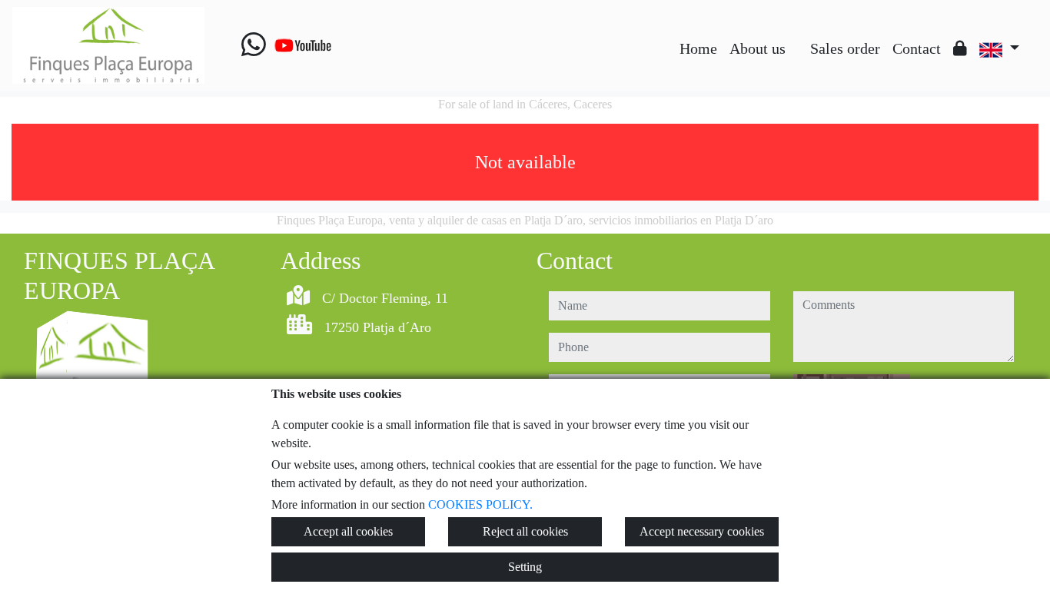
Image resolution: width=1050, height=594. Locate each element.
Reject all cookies (525, 531)
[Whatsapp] (253, 45)
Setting (525, 566)
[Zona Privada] (960, 48)
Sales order (845, 48)
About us (757, 48)
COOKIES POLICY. (480, 504)
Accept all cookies (348, 531)
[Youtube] (303, 45)
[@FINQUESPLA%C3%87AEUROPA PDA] (798, 37)
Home (698, 48)
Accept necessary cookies (702, 531)
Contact (916, 48)
